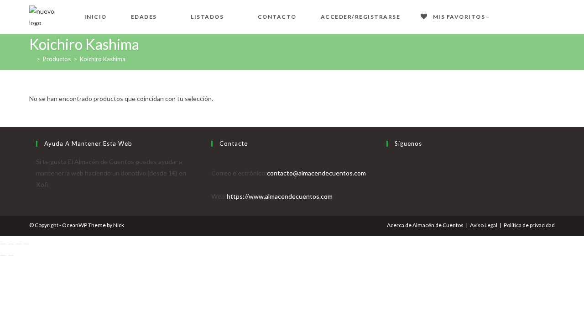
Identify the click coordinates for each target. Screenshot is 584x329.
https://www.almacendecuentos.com (280, 196)
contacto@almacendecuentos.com (316, 173)
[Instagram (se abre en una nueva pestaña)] (551, 16)
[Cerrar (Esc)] (26, 244)
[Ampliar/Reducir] (3, 244)
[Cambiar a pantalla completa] (11, 244)
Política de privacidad (529, 225)
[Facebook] (388, 173)
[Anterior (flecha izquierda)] (3, 255)
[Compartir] (19, 244)
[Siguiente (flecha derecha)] (11, 255)
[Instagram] (388, 184)
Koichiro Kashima (102, 59)
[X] (388, 161)
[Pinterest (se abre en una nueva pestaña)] (536, 16)
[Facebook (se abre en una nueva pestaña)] (522, 16)
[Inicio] (31, 59)
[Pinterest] (388, 196)
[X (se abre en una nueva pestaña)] (507, 16)
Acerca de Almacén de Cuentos (425, 225)
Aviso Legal (483, 225)
